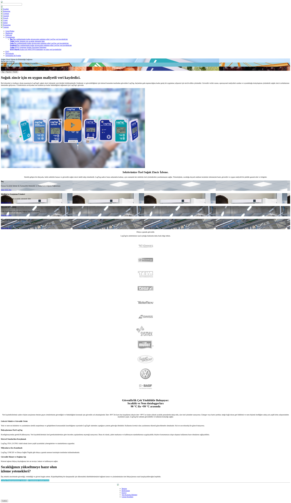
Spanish (6, 16)
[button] (2, 7)
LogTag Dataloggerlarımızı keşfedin (14, 480)
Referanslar (126, 491)
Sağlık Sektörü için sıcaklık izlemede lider (27, 41)
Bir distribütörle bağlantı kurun (38, 480)
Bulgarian (6, 11)
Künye (124, 493)
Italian (5, 23)
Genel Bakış (9, 31)
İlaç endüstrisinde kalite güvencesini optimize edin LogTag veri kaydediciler (39, 39)
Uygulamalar (10, 37)
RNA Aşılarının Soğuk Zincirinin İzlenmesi (28, 47)
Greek (5, 20)
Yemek (15, 72)
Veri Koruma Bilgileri (129, 495)
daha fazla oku (6, 190)
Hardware (9, 33)
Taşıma (8, 72)
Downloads (9, 53)
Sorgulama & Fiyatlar (13, 56)
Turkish (6, 27)
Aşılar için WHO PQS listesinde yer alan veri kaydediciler (35, 49)
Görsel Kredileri (127, 497)
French (5, 18)
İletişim (124, 489)
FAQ (7, 51)
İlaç (3, 72)
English (6, 9)
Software (8, 35)
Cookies (4, 501)
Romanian (7, 25)
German (6, 14)
